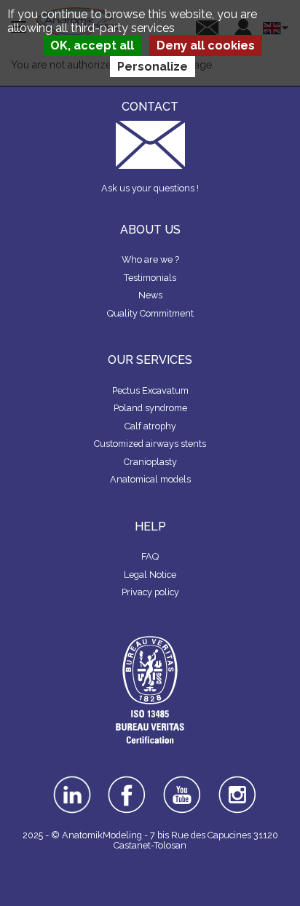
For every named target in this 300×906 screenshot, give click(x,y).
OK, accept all (92, 45)
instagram (238, 786)
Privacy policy (150, 592)
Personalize (152, 66)
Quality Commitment (150, 313)
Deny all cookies (206, 45)
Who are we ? (150, 259)
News (150, 295)
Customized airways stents (150, 443)
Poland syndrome (150, 407)
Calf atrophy (150, 426)
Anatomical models (150, 479)
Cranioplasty (150, 461)
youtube (182, 781)
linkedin (72, 781)
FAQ (150, 556)
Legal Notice (150, 574)
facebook (127, 781)
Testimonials (150, 277)
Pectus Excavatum (150, 390)
